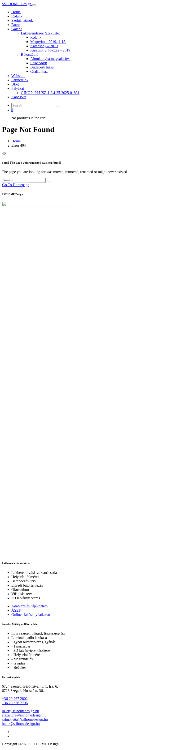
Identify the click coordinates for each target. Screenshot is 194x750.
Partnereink (19, 80)
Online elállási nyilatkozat (30, 615)
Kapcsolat (18, 97)
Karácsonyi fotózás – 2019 (50, 50)
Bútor (15, 25)
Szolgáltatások (22, 20)
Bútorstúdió (29, 54)
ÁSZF (16, 610)
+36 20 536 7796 (15, 703)
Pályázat (17, 88)
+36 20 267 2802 (15, 699)
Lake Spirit (38, 63)
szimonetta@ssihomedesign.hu (25, 719)
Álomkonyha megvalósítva (50, 59)
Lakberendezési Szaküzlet (40, 33)
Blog (15, 84)
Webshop (18, 76)
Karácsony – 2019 (44, 46)
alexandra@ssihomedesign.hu (24, 715)
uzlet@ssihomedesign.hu (20, 711)
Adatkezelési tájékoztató (29, 606)
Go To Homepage (15, 185)
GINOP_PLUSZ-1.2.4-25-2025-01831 (50, 93)
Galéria (16, 29)
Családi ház (39, 71)
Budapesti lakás (42, 67)
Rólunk (16, 16)
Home (16, 12)
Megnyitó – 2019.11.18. (48, 42)
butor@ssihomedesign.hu (21, 724)
